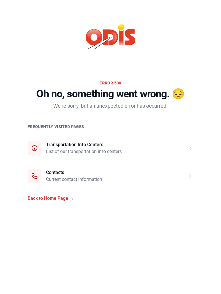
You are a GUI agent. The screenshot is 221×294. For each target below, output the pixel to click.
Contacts (55, 172)
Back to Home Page (51, 198)
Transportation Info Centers (74, 144)
